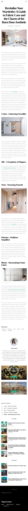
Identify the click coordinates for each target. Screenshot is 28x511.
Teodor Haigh (10, 373)
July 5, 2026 (10, 455)
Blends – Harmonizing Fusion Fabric (12, 414)
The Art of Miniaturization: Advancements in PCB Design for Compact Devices (17, 479)
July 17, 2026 (10, 440)
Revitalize (5, 330)
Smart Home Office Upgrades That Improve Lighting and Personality (17, 430)
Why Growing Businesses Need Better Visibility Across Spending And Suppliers (16, 453)
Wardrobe (10, 330)
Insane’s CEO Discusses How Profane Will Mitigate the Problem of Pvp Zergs (16, 472)
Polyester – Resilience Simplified (10, 412)
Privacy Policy (10, 504)
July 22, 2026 (10, 432)
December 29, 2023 (17, 373)
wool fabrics (14, 224)
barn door (15, 91)
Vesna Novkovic (14, 348)
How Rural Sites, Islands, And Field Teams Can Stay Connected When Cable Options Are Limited (16, 446)
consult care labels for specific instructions (16, 289)
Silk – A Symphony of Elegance (10, 408)
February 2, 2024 (17, 388)
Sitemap (18, 504)
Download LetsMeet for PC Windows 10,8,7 (17, 465)
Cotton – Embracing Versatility (10, 406)
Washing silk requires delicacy (10, 167)
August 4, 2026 (10, 425)
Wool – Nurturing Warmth (9, 410)
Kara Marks (10, 388)
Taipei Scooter (6, 502)
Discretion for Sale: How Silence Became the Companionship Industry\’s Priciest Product (17, 438)
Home (2, 504)
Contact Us (6, 506)
